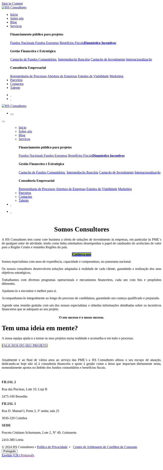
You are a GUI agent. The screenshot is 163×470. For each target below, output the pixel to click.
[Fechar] (3, 121)
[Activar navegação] (12, 114)
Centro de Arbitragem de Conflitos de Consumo (105, 447)
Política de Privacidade (52, 447)
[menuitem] (14, 14)
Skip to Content (12, 3)
